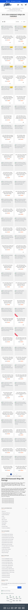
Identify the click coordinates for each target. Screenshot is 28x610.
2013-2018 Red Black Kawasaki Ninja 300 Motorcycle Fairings (8, 117)
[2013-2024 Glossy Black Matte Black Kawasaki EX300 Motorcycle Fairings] (21, 406)
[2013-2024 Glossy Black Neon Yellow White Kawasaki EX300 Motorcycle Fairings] (21, 442)
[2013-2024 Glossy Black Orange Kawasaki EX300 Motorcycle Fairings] (7, 460)
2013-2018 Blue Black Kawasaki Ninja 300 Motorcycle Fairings (21, 136)
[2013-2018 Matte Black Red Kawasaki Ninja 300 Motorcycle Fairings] (7, 276)
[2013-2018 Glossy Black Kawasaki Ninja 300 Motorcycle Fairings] (21, 90)
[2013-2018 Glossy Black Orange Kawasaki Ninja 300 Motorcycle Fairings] (21, 166)
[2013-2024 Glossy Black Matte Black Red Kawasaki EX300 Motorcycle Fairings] (7, 423)
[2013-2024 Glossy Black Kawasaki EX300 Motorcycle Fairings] (21, 386)
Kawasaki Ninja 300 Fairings (14, 9)
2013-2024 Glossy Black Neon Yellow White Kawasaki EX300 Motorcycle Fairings (21, 450)
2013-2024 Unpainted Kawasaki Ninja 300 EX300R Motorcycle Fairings (7, 97)
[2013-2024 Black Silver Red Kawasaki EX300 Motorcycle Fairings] (21, 331)
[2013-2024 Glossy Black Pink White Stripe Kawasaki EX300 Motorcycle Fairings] (21, 460)
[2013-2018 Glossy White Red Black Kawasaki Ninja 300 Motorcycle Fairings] (7, 239)
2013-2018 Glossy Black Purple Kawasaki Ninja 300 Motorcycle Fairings (8, 192)
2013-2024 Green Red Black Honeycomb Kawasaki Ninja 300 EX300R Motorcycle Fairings (7, 77)
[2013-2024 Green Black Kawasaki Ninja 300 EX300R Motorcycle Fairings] (21, 50)
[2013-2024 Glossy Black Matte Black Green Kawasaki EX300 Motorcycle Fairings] (7, 406)
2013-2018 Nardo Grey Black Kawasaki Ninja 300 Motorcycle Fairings (20, 284)
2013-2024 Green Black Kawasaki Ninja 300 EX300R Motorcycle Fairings (21, 58)
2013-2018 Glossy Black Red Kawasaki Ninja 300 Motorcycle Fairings (21, 192)
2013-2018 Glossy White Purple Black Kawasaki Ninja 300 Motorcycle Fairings (21, 229)
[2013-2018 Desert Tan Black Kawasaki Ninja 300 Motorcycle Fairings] (7, 148)
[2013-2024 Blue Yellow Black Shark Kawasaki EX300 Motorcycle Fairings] (21, 351)
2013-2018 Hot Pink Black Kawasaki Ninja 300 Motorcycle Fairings (8, 266)
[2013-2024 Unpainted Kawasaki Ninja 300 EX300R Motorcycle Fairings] (7, 90)
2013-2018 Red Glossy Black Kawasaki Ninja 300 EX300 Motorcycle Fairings (7, 319)
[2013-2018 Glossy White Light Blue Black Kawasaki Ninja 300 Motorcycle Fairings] (21, 203)
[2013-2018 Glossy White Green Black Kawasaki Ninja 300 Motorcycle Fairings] (7, 203)
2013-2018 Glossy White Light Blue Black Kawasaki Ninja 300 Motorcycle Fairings (21, 211)
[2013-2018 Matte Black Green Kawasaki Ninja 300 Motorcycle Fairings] (21, 259)
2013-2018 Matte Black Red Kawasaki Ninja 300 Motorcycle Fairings (8, 284)
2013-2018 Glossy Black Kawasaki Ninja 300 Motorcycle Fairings (20, 97)
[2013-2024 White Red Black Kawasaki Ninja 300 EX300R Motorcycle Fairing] (7, 50)
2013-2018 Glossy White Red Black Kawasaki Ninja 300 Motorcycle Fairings (7, 247)
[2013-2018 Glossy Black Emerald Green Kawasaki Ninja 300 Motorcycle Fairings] (7, 166)
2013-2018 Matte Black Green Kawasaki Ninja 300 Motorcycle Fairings (21, 266)
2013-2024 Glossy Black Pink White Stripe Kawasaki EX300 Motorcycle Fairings (21, 467)
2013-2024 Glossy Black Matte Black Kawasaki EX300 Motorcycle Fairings (21, 413)
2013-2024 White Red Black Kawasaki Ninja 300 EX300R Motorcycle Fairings (7, 136)
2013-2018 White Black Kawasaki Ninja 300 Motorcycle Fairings (21, 319)
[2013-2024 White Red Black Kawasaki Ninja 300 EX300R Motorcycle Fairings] (7, 129)
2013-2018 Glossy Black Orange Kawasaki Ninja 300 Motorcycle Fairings (21, 173)
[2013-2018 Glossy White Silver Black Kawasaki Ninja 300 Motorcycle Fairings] (21, 239)
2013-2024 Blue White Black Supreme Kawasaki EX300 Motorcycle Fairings (7, 358)
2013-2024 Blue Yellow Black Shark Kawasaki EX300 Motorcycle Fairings (21, 358)
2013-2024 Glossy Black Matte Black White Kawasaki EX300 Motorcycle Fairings (7, 450)
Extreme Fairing (8, 8)
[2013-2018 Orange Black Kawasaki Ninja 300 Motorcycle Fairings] (7, 294)
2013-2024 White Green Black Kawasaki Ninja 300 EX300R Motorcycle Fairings (21, 117)
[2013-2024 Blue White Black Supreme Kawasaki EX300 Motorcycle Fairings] (7, 351)
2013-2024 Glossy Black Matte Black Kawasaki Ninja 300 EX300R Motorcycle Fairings (21, 38)
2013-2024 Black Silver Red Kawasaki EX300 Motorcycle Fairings (21, 339)
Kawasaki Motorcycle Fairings (18, 8)
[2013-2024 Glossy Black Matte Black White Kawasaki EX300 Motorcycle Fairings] (7, 442)
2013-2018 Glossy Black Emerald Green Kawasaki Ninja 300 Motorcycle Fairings (8, 174)
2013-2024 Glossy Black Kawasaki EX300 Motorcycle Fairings (21, 393)
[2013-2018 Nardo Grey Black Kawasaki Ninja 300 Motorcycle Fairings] (21, 276)
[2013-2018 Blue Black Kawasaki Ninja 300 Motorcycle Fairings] (21, 129)
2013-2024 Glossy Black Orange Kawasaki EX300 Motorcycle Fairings (7, 467)
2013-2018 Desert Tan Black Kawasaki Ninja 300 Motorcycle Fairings (7, 156)
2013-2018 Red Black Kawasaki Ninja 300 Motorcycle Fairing (21, 302)
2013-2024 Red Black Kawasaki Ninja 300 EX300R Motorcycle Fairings (21, 77)
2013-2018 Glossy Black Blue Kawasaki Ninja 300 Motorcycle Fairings (21, 156)
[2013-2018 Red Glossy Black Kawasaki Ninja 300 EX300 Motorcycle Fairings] (7, 312)
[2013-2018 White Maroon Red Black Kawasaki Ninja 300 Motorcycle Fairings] (7, 331)
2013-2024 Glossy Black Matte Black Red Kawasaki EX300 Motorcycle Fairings (8, 431)
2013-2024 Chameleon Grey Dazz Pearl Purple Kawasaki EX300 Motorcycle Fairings (7, 376)
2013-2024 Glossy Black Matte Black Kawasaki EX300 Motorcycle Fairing (7, 37)
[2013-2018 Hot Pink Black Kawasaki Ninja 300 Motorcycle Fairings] (7, 259)
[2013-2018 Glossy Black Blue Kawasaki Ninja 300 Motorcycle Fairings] (21, 148)
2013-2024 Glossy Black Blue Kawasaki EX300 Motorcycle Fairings (21, 376)
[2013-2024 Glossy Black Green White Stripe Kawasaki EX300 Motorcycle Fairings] (7, 386)
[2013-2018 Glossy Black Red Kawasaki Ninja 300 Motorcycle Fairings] (21, 185)
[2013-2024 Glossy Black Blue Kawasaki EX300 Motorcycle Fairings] (21, 368)
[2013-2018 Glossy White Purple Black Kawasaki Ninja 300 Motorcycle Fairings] (21, 222)
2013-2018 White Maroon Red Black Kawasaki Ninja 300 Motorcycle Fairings (8, 339)
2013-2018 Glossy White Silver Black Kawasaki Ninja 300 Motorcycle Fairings (21, 247)
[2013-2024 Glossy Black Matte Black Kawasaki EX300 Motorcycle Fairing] (7, 30)
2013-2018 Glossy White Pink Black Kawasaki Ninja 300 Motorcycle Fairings (8, 229)
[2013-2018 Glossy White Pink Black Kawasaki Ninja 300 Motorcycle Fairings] (7, 222)
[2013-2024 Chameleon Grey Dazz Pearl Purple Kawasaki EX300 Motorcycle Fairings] (7, 368)
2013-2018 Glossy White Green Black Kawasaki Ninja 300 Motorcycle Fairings (7, 210)
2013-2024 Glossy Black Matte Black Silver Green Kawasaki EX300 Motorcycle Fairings (21, 431)
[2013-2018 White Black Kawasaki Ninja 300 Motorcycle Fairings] (21, 312)
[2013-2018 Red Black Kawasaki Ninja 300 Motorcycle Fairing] (21, 294)
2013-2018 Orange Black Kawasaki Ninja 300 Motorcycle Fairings (7, 302)
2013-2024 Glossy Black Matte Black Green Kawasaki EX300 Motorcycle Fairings (7, 413)
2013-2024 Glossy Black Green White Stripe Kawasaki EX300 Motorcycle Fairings (7, 394)
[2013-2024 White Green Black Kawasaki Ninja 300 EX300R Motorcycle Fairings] (21, 110)
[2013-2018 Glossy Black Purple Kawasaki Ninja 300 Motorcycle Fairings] (7, 185)
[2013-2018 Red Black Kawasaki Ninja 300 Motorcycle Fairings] (7, 110)
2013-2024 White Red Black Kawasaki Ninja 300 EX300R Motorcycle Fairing (7, 58)
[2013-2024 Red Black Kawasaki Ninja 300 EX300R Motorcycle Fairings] (21, 70)
